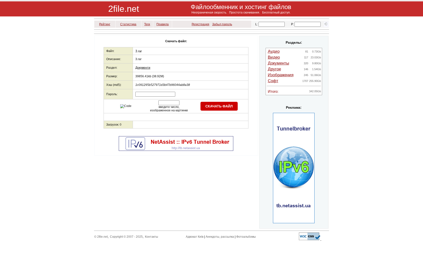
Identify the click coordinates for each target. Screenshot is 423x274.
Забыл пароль (222, 24)
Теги (147, 24)
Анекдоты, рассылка (220, 236)
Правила (162, 24)
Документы (278, 63)
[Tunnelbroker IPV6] (176, 150)
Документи (142, 67)
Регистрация (200, 24)
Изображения (281, 75)
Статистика (128, 24)
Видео (274, 57)
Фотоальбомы (246, 236)
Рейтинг (104, 24)
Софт (273, 80)
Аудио (274, 51)
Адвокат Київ (194, 236)
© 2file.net (101, 236)
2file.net (123, 9)
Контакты (151, 236)
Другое (274, 69)
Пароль (111, 94)
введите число (169, 107)
